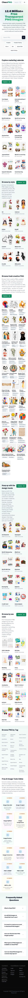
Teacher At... (15, 393)
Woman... (4, 361)
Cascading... (13, 327)
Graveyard (17, 534)
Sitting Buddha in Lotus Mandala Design (13, 374)
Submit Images (12, 973)
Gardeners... (12, 410)
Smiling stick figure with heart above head (15, 343)
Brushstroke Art (5, 426)
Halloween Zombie (4, 735)
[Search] (20, 2)
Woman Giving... (5, 345)
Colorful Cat (4, 411)
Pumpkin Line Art (22, 755)
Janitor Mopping (12, 443)
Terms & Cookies (21, 973)
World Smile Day (6, 118)
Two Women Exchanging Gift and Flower (6, 343)
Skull (3, 757)
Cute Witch (4, 739)
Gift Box (12, 769)
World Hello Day (6, 569)
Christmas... (4, 457)
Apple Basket (13, 762)
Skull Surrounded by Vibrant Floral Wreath (5, 326)
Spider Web (20, 46)
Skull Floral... (5, 329)
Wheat (20, 762)
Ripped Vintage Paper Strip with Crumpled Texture (6, 391)
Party (16, 667)
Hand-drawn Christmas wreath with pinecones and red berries (8, 455)
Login (12, 968)
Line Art (4, 246)
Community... (12, 409)
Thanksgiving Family (22, 766)
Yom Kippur (5, 99)
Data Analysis (18, 604)
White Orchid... (12, 362)
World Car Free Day (20, 118)
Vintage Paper (5, 395)
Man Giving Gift (21, 427)
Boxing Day (5, 586)
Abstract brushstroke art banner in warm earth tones (6, 423)
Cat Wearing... (22, 346)
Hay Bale (12, 742)
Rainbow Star (20, 459)
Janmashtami (5, 154)
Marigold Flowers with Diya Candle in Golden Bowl (21, 360)
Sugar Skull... (5, 327)
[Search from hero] (23, 37)
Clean (7, 2)
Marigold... (21, 362)
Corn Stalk (4, 745)
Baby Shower (18, 702)
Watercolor (18, 246)
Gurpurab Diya (22, 361)
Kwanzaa (17, 569)
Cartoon (17, 212)
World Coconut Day (20, 154)
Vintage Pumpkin (12, 755)
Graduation (5, 685)
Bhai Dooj (17, 552)
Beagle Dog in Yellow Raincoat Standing (22, 374)
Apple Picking (14, 50)
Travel (16, 719)
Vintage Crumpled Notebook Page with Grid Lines (21, 439)
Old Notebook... (21, 442)
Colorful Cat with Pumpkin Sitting (5, 408)
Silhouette (18, 264)
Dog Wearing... (22, 376)
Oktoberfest (5, 135)
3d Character (5, 534)
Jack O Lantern (22, 734)
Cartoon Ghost (22, 737)
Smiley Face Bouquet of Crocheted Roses (5, 439)
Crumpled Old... (21, 440)
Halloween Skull (4, 377)
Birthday (17, 650)
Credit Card (5, 604)
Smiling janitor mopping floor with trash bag (13, 438)
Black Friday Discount (5, 768)
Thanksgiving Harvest (13, 751)
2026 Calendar (6, 650)
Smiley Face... (14, 424)
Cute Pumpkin (5, 754)
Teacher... (15, 395)
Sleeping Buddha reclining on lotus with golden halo (6, 471)
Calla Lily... (13, 329)
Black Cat (4, 314)
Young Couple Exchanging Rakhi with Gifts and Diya (22, 326)
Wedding (4, 667)
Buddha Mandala (12, 377)
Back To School (19, 685)
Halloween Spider (12, 735)
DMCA (20, 970)
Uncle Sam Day (19, 171)
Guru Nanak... (22, 312)
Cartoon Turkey (22, 749)
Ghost (7, 46)
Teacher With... (21, 410)
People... (12, 440)
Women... (4, 346)
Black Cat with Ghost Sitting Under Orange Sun (5, 311)
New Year (4, 719)
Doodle (4, 264)
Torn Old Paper (5, 393)
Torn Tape (4, 424)
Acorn (20, 741)
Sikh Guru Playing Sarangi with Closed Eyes (22, 311)
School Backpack (21, 745)
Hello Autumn (5, 742)
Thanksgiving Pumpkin (5, 749)
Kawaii (16, 229)
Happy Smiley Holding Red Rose (14, 423)
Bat (13, 46)
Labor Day (4, 764)
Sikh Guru (21, 314)
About (21, 968)
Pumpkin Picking (18, 42)
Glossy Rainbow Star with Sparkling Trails (21, 455)
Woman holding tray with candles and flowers (23, 392)
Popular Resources (4, 972)
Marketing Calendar (4, 980)
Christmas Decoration (21, 771)
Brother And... (22, 424)
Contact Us (22, 976)
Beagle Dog (21, 378)
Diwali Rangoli (13, 765)
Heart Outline (13, 346)
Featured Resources (4, 976)
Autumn (4, 702)
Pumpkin (8, 42)
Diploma (17, 586)
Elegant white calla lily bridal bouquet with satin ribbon (13, 326)
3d (2, 212)
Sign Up (13, 970)
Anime (3, 229)
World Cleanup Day (7, 552)
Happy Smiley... (13, 427)
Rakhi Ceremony (13, 314)
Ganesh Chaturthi (6, 171)
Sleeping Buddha (4, 474)
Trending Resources (4, 969)
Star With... (20, 457)
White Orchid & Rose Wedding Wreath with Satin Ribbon (13, 360)
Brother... (12, 312)
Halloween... (5, 312)
